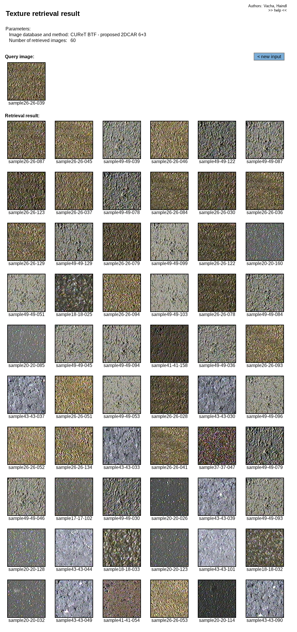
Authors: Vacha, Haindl (267, 6)
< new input (269, 56)
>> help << (277, 10)
